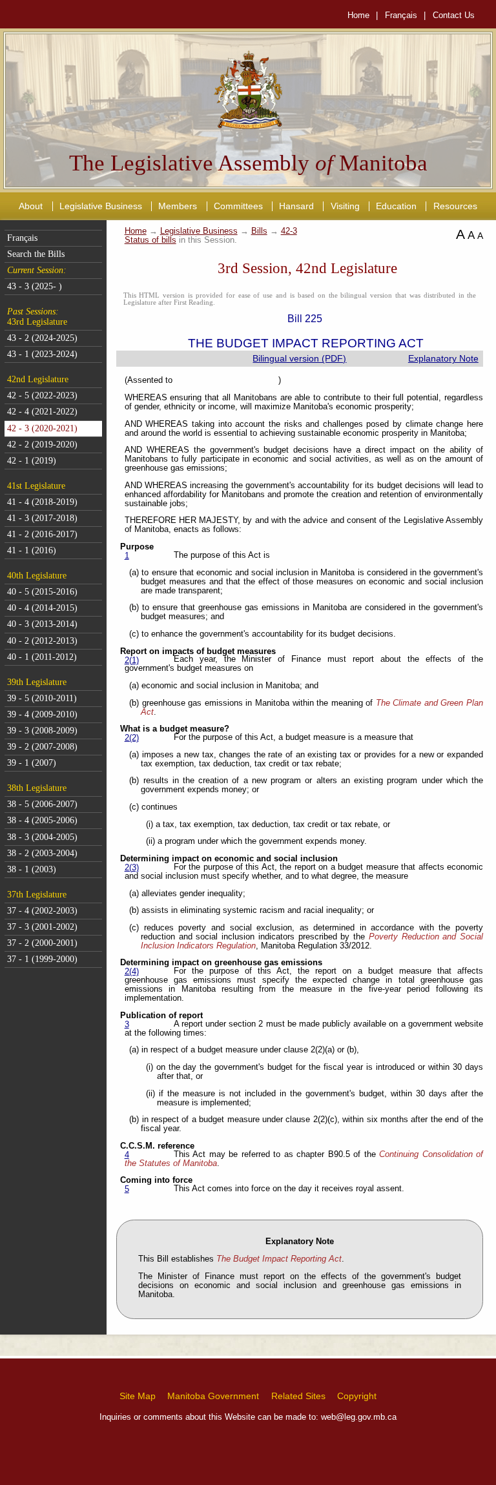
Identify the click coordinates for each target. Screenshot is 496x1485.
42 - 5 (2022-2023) (42, 395)
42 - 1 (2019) (31, 461)
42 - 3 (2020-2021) (42, 428)
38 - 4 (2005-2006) (42, 820)
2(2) (132, 737)
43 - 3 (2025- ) (34, 286)
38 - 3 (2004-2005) (42, 837)
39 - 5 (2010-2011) (42, 698)
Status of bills (150, 240)
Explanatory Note (443, 358)
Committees (238, 206)
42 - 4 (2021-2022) (42, 411)
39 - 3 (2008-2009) (42, 730)
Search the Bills (36, 254)
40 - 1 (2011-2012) (42, 657)
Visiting (345, 206)
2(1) (132, 660)
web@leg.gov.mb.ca (359, 1417)
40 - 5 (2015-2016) (42, 592)
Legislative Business (100, 206)
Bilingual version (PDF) (299, 358)
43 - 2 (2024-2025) (42, 338)
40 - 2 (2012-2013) (42, 641)
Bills (259, 231)
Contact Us (454, 15)
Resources (455, 206)
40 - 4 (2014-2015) (42, 608)
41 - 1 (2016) (31, 550)
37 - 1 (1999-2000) (42, 959)
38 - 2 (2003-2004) (42, 853)
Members (177, 206)
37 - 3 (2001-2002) (42, 927)
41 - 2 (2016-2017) (42, 534)
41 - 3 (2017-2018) (42, 518)
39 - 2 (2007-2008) (42, 747)
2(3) (132, 867)
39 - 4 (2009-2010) (42, 714)
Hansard (296, 206)
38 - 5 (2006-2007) (42, 804)
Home (358, 15)
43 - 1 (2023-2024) (42, 354)
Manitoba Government (213, 1396)
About (31, 206)
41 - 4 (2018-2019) (42, 502)
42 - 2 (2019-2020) (42, 444)
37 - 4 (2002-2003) (42, 911)
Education (396, 206)
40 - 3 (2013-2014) (42, 624)
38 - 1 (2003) (31, 869)
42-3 (289, 231)
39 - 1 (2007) (31, 763)
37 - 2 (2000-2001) (42, 943)
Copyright (357, 1396)
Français (401, 15)
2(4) (132, 971)
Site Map (137, 1396)
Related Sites (298, 1396)
